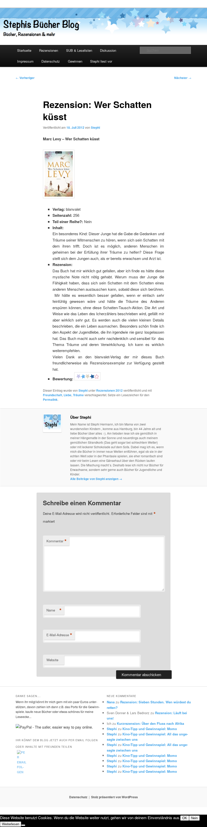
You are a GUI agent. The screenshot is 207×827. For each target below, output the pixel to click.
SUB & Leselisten (79, 50)
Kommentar (56, 541)
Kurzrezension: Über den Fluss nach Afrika (150, 723)
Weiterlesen (10, 824)
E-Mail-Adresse (59, 635)
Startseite (24, 50)
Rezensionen (48, 50)
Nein (194, 818)
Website (52, 659)
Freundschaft (52, 395)
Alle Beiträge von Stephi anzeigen (96, 478)
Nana (111, 702)
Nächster (182, 77)
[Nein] (23, 825)
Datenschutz (50, 61)
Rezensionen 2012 (109, 390)
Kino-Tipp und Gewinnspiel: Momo (149, 728)
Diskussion (108, 50)
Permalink (50, 399)
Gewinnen (75, 61)
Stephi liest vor (101, 61)
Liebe (67, 395)
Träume (78, 395)
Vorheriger (25, 77)
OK (184, 818)
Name (54, 610)
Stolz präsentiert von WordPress (114, 797)
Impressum (25, 61)
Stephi (95, 127)
